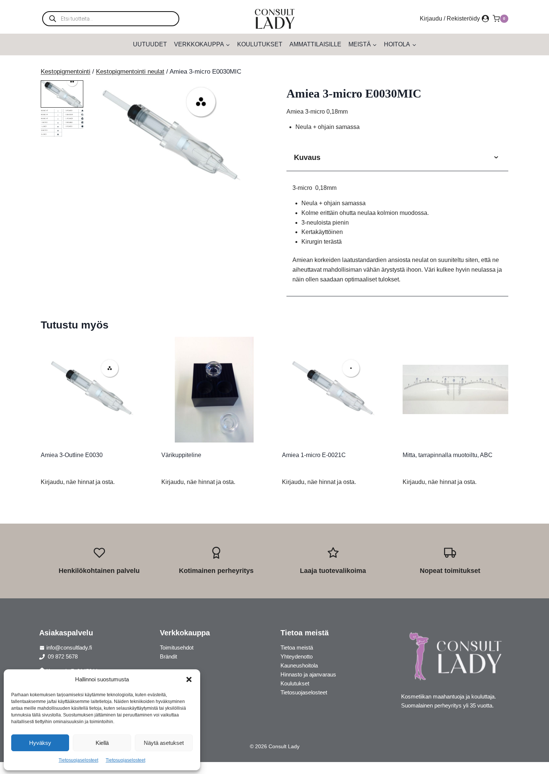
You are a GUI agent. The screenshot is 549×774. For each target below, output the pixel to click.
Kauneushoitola (299, 665)
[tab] (171, 186)
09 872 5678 (62, 656)
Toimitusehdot (176, 647)
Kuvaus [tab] (307, 157)
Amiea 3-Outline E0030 (72, 455)
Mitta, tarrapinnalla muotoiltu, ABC (448, 455)
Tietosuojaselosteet (78, 760)
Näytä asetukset (164, 743)
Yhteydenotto (296, 656)
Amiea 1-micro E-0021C (314, 455)
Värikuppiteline (181, 455)
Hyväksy (40, 743)
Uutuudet (150, 44)
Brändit (168, 656)
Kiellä (102, 743)
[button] (189, 679)
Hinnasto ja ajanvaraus (308, 674)
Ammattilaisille (315, 44)
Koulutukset (259, 44)
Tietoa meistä (296, 647)
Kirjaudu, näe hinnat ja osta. (78, 482)
